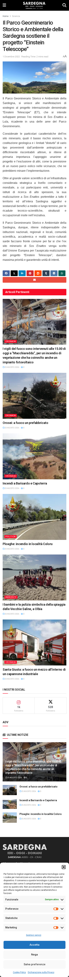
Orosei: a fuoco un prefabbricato (25, 423)
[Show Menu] (4, 5)
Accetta (34, 944)
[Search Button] (64, 5)
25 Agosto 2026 (11, 367)
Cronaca (10, 341)
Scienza (16, 16)
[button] (63, 867)
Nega (34, 954)
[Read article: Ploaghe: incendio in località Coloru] (34, 517)
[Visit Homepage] (34, 5)
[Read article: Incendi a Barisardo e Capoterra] (34, 456)
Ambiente (10, 597)
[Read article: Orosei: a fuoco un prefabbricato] (34, 396)
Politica (10, 536)
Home (5, 16)
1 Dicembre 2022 (11, 56)
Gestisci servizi (33, 935)
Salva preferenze (34, 964)
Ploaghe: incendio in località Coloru (28, 544)
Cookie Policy (19, 972)
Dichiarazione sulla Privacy (41, 972)
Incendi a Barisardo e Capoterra (25, 483)
